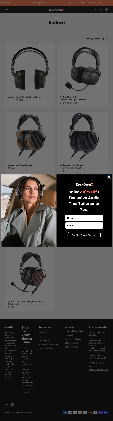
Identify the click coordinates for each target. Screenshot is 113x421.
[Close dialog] (109, 177)
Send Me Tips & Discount (84, 235)
